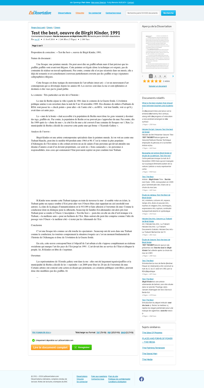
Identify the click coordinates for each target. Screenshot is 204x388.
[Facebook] (141, 381)
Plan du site (113, 376)
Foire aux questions (99, 376)
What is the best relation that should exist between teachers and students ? (157, 106)
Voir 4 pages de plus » (41, 332)
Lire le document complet (50, 347)
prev (142, 76)
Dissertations (64, 12)
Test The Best (147, 176)
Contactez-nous (113, 12)
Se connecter (95, 12)
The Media (147, 359)
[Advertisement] (83, 175)
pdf (109, 332)
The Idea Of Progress (152, 332)
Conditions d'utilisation (117, 381)
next (173, 76)
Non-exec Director (98, 2)
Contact (130, 2)
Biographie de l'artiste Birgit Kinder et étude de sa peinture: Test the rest (157, 154)
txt (98, 332)
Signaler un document (158, 86)
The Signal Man (149, 353)
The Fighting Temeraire (153, 347)
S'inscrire (80, 12)
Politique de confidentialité (119, 379)
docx (123, 332)
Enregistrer (83, 347)
